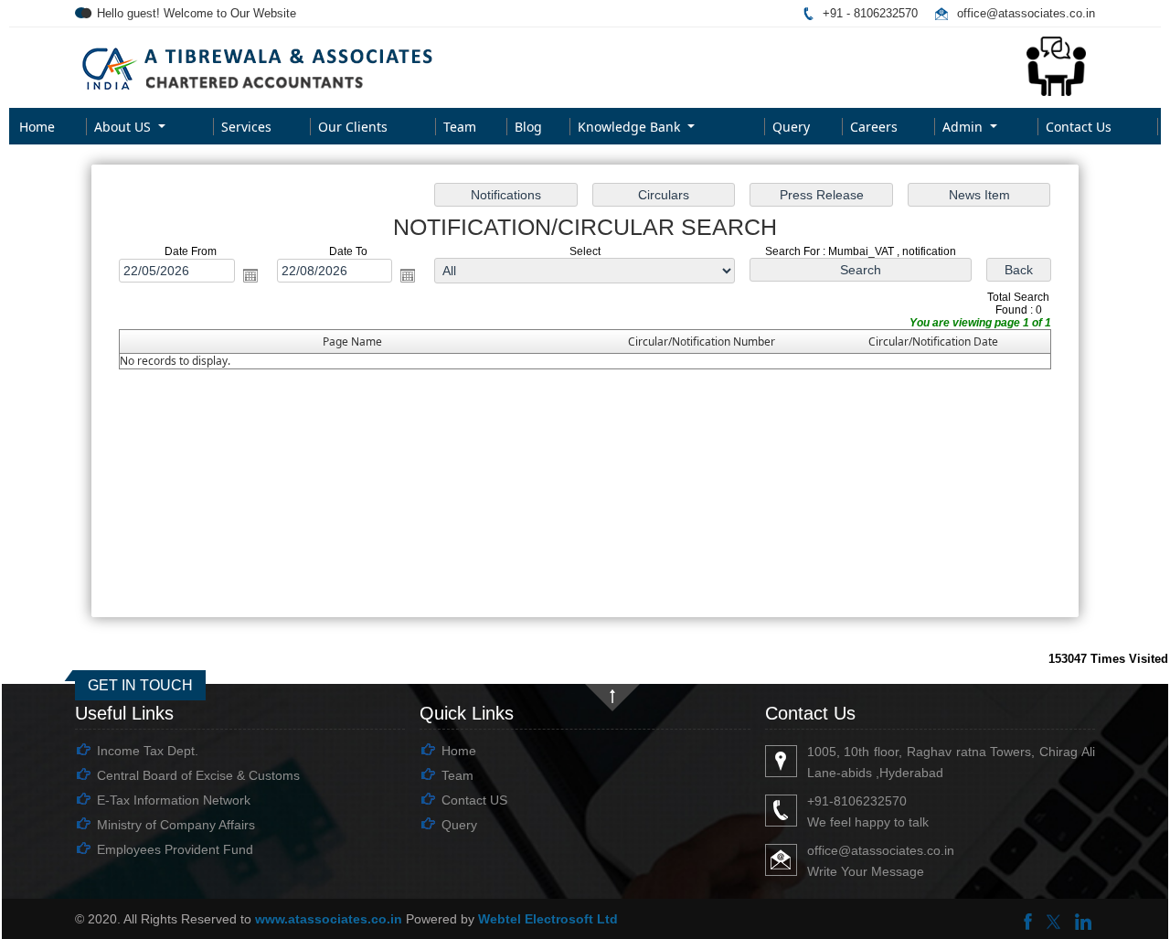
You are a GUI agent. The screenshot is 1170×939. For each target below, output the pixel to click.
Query (791, 126)
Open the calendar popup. (250, 275)
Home (37, 126)
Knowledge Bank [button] (631, 126)
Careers (874, 126)
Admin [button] (964, 126)
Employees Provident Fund (175, 849)
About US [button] (124, 126)
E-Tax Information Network (173, 800)
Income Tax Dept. (147, 750)
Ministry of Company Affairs (176, 824)
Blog (528, 126)
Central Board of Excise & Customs (198, 775)
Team (459, 126)
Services (246, 126)
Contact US (474, 800)
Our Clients (353, 126)
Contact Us (1079, 126)
